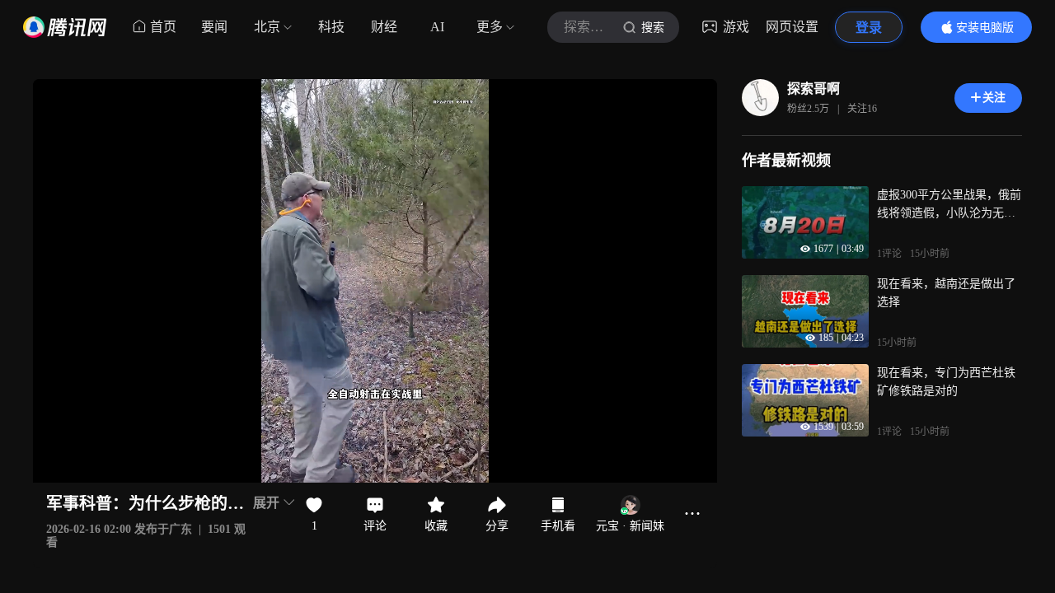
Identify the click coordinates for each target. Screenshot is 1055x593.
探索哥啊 (813, 89)
